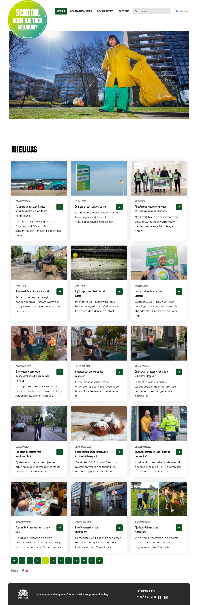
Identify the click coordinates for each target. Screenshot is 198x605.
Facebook (162, 598)
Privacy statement (146, 597)
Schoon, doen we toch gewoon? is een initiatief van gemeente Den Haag (72, 594)
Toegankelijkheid (145, 591)
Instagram (168, 598)
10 (91, 560)
